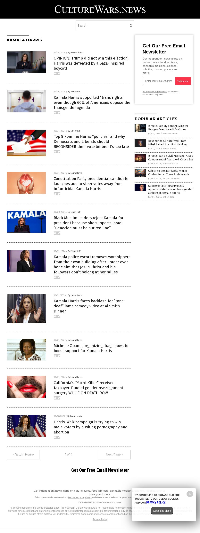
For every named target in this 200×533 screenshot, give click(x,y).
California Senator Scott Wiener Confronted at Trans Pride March (168, 172)
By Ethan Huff (74, 212)
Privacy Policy (100, 519)
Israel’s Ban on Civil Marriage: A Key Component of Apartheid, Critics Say (170, 157)
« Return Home (23, 454)
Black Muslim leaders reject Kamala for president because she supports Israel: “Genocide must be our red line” (88, 222)
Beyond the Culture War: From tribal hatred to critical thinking (167, 142)
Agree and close (162, 510)
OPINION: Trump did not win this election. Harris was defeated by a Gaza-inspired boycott (91, 63)
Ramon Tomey (169, 148)
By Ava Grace (74, 91)
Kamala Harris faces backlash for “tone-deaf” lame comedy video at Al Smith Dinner (89, 306)
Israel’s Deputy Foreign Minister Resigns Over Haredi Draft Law (168, 127)
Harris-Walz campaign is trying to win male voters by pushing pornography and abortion (91, 427)
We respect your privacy (80, 497)
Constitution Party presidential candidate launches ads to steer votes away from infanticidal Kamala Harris (91, 183)
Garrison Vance (170, 133)
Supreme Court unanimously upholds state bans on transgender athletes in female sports (170, 189)
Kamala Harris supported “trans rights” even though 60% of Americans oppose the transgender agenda (92, 102)
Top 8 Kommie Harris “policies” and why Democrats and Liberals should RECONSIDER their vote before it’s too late (91, 141)
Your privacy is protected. (155, 91)
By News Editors (75, 52)
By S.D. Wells (74, 131)
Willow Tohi (168, 197)
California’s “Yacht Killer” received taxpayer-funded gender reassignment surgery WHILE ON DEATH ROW (88, 387)
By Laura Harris (75, 173)
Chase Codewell (171, 178)
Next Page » (114, 454)
